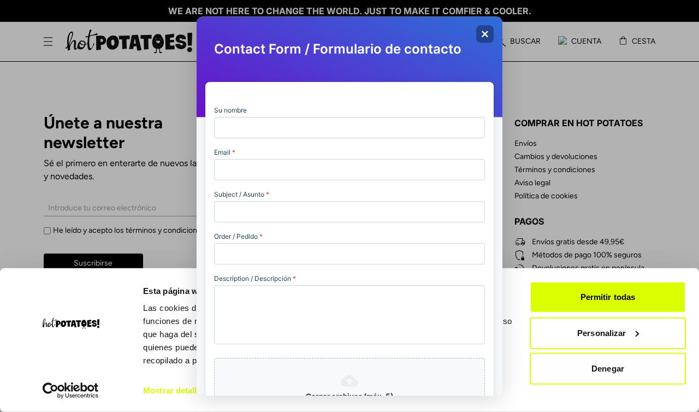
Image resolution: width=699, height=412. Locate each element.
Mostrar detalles (174, 390)
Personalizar (601, 332)
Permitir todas (607, 297)
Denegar (607, 368)
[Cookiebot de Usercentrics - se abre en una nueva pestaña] (71, 390)
